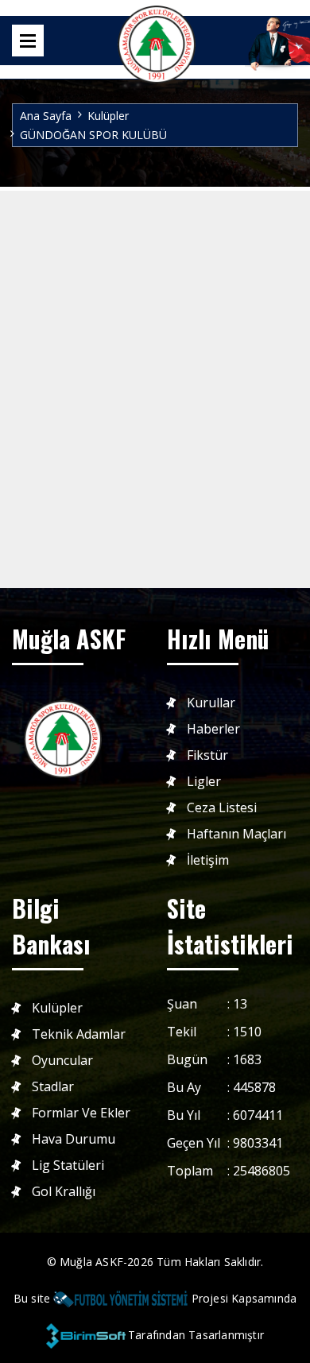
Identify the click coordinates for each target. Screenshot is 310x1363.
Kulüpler (108, 115)
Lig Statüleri (68, 1165)
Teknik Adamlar (79, 1034)
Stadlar (53, 1087)
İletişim (208, 860)
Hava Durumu (73, 1139)
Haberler (213, 729)
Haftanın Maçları (236, 834)
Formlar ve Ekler (81, 1113)
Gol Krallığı (63, 1192)
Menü (28, 40)
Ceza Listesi (222, 808)
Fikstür (207, 755)
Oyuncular (62, 1061)
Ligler (204, 782)
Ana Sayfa (46, 115)
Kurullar (211, 703)
